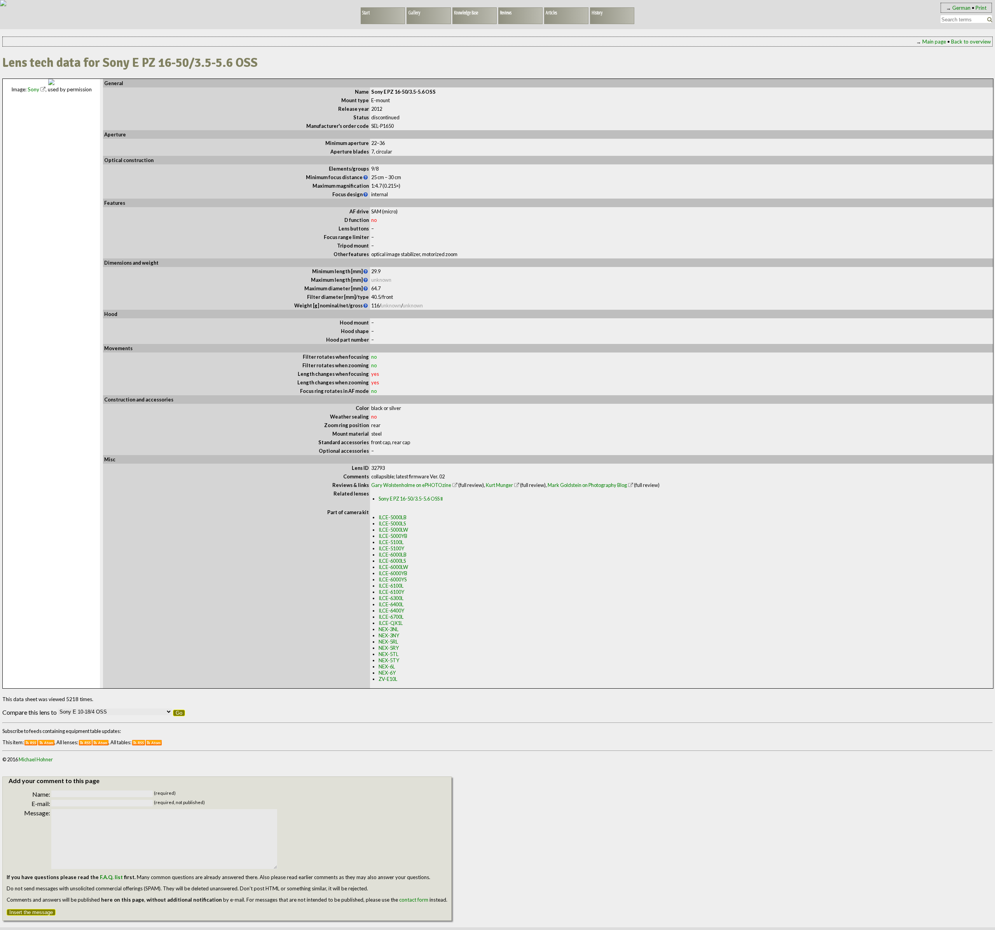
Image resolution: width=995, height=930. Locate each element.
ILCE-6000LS (392, 561)
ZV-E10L (388, 679)
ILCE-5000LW (393, 530)
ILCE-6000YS (393, 579)
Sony (33, 89)
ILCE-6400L (391, 604)
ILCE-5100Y (391, 548)
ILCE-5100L (391, 542)
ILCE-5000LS (392, 523)
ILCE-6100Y (391, 592)
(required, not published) (179, 802)
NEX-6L (387, 666)
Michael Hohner (36, 759)
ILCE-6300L (391, 598)
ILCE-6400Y (391, 610)
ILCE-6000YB (393, 573)
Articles (551, 12)
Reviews (505, 12)
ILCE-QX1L (391, 623)
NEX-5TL (388, 654)
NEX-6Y (387, 673)
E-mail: (40, 803)
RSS (33, 742)
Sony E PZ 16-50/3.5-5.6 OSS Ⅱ (411, 499)
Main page (934, 41)
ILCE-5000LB (393, 517)
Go (179, 713)
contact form (413, 900)
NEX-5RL (388, 642)
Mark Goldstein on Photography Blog (587, 485)
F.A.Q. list (111, 877)
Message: (37, 813)
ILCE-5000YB (393, 536)
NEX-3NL (388, 629)
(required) (165, 793)
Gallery (414, 12)
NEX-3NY (389, 635)
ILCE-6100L (391, 586)
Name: (41, 794)
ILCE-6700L (391, 617)
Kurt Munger (499, 485)
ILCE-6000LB (393, 554)
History (597, 12)
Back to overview (971, 41)
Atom (48, 742)
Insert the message (31, 912)
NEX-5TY (389, 660)
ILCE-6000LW (393, 567)
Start (366, 12)
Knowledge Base (466, 12)
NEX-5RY (389, 648)
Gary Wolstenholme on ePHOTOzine (411, 485)
